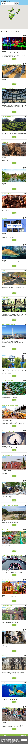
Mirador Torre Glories (7, 88)
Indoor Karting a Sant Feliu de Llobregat (12, 555)
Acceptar (24, 739)
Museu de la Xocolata (7, 193)
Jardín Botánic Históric (7, 381)
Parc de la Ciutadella (7, 168)
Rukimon (4, 655)
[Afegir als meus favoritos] (25, 36)
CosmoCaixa (5, 297)
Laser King (4, 36)
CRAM (3, 682)
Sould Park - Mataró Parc (8, 580)
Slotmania (4, 270)
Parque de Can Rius (7, 605)
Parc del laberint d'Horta (8, 116)
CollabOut (4, 218)
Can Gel (4, 630)
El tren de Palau (6, 481)
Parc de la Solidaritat (7, 455)
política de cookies (14, 742)
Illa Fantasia (5, 354)
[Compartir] (23, 36)
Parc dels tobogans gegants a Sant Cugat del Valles (14, 431)
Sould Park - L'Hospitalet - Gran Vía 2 (11, 405)
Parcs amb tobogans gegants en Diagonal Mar (13, 64)
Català (22, 735)
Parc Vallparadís (6, 707)
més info (14, 59)
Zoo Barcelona (5, 142)
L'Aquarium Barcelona (7, 245)
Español (25, 735)
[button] (17, 13)
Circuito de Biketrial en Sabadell (10, 505)
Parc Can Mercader (6, 530)
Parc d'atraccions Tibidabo (8, 324)
